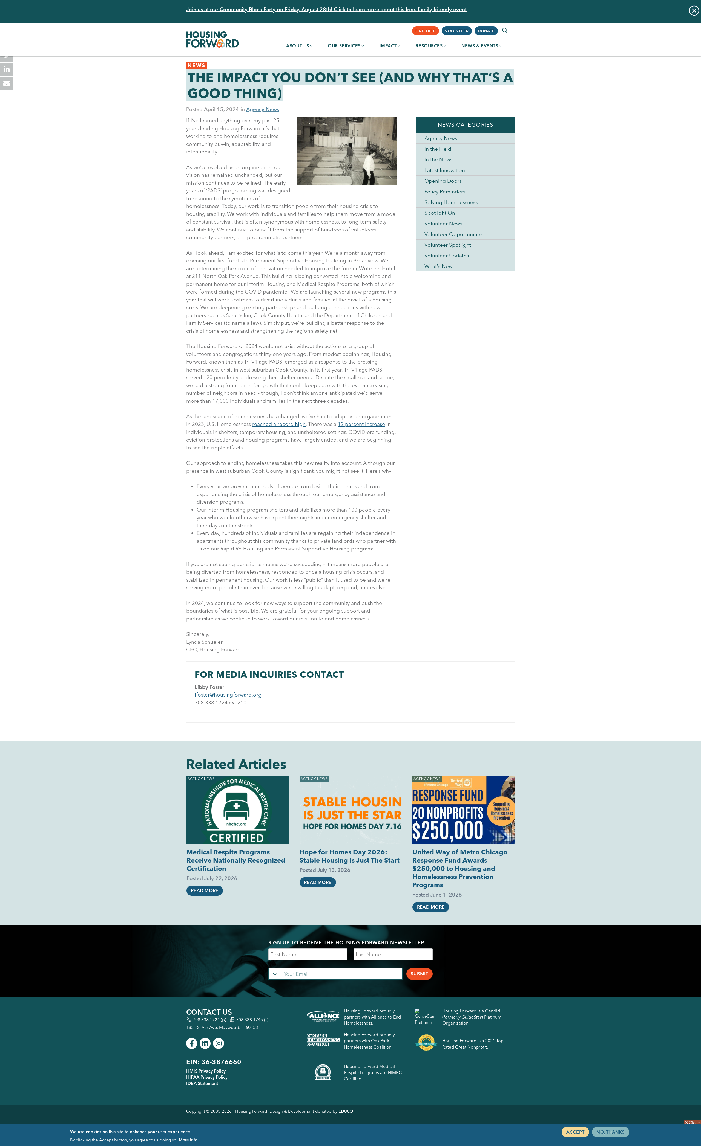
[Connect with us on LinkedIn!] (205, 1043)
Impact (388, 45)
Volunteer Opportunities (453, 234)
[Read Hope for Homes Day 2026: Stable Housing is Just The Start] (351, 810)
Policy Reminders (444, 191)
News (196, 65)
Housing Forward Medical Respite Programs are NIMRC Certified (373, 1072)
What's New (438, 266)
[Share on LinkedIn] (6, 69)
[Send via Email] (6, 83)
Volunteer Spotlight (447, 245)
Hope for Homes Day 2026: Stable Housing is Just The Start (350, 856)
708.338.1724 (206, 1019)
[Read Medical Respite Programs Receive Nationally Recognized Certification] (237, 810)
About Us (297, 45)
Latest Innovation (444, 170)
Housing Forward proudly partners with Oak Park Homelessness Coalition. (369, 1041)
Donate (486, 30)
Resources (429, 45)
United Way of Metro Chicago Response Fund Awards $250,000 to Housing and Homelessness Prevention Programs (459, 868)
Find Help (425, 30)
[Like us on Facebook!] (191, 1043)
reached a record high (279, 424)
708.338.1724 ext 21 (219, 702)
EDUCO (345, 1111)
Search (505, 30)
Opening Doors (443, 181)
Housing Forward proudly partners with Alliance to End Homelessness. (372, 1017)
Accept (575, 1132)
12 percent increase (361, 424)
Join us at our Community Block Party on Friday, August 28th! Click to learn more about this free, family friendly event (326, 9)
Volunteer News (443, 223)
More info (188, 1139)
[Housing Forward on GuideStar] (426, 1017)
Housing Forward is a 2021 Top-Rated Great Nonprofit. (473, 1043)
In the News (438, 159)
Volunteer (457, 30)
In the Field (437, 149)
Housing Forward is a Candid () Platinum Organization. (471, 1017)
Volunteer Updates (446, 255)
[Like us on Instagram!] (218, 1043)
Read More (204, 890)
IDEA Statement (202, 1083)
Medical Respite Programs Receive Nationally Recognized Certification (235, 860)
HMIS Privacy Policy (206, 1071)
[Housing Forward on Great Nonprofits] (426, 1044)
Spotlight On (439, 213)
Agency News (262, 109)
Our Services (344, 45)
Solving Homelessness (451, 202)
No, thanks (610, 1132)
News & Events (479, 45)
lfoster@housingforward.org (228, 694)
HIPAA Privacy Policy (207, 1077)
